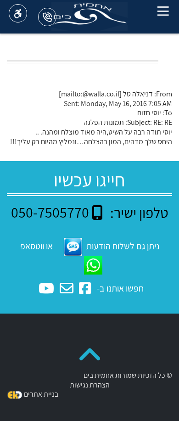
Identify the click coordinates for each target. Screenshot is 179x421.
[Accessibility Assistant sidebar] (18, 13)
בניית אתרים (41, 394)
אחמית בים (99, 375)
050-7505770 (50, 212)
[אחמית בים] (89, 16)
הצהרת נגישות (90, 385)
